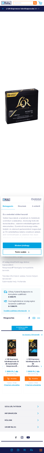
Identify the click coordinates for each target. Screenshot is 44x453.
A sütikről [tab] (36, 206)
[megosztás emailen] (33, 320)
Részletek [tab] (22, 206)
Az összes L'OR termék (31, 335)
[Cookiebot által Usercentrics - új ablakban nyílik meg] (31, 199)
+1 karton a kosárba (12, 385)
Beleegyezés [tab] (8, 206)
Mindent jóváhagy (22, 245)
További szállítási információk (15, 311)
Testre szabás (20, 252)
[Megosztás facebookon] (29, 320)
